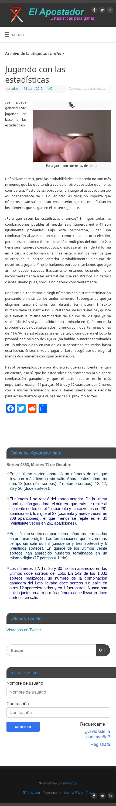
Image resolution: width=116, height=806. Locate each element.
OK (100, 649)
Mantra (68, 793)
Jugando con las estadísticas (35, 74)
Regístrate (100, 744)
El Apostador (31, 793)
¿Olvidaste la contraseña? (97, 734)
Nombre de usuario (24, 683)
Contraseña (17, 703)
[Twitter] (101, 11)
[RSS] (109, 11)
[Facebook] (94, 11)
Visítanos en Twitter (23, 630)
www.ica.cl (70, 783)
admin (16, 89)
